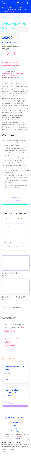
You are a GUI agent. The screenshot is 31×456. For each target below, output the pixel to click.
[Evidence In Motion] (4, 3)
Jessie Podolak (8, 373)
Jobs (14, 425)
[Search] (22, 3)
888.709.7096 (21, 436)
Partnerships (15, 431)
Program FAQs (10, 346)
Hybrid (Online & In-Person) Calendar (15, 200)
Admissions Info (11, 342)
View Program (9, 403)
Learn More (11, 11)
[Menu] (18, 3)
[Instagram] (17, 439)
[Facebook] (10, 439)
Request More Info (10, 63)
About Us (15, 422)
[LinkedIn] (20, 439)
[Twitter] (13, 439)
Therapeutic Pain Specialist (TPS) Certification (13, 74)
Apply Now (8, 54)
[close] (28, 439)
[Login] (27, 3)
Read (6, 380)
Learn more (5, 451)
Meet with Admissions (11, 66)
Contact (14, 428)
